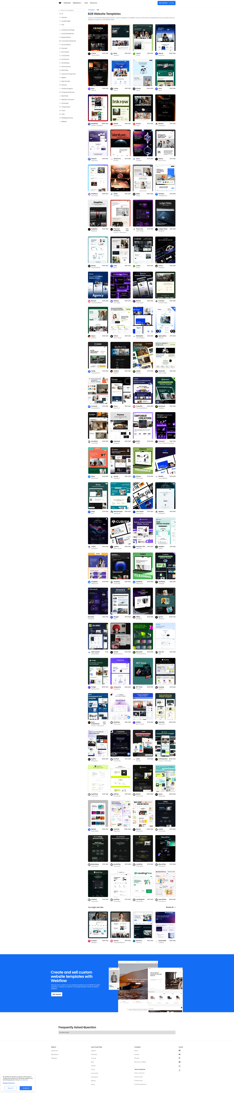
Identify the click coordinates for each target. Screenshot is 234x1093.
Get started (166, 3)
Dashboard (67, 3)
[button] (77, 3)
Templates (91, 10)
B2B (98, 10)
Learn (86, 3)
